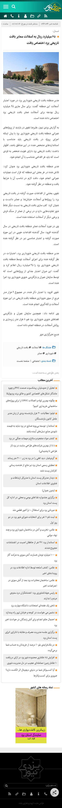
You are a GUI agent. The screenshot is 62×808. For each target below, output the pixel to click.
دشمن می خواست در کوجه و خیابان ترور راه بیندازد (30, 612)
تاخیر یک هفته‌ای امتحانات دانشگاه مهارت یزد (33, 605)
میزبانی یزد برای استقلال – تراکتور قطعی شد (34, 510)
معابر (39, 353)
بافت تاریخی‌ (22, 347)
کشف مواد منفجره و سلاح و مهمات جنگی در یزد (32, 438)
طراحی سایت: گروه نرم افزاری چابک (31, 803)
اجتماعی (36, 361)
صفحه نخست (23, 361)
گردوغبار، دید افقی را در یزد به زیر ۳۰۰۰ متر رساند (31, 458)
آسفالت (35, 347)
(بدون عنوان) (48, 490)
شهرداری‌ (49, 353)
